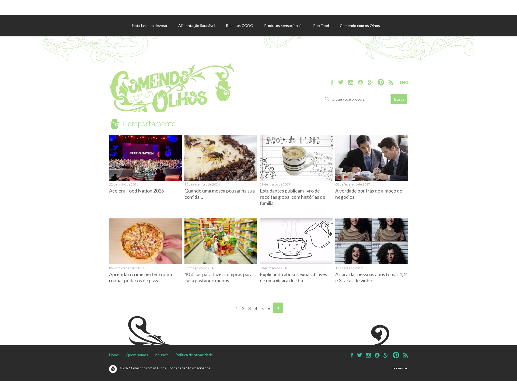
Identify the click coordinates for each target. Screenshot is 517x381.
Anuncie (162, 354)
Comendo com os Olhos (360, 25)
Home (114, 354)
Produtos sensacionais (283, 25)
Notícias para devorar (149, 25)
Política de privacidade (194, 354)
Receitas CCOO (239, 25)
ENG (404, 82)
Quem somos (137, 354)
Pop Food (321, 25)
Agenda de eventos (148, 47)
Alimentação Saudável (196, 25)
